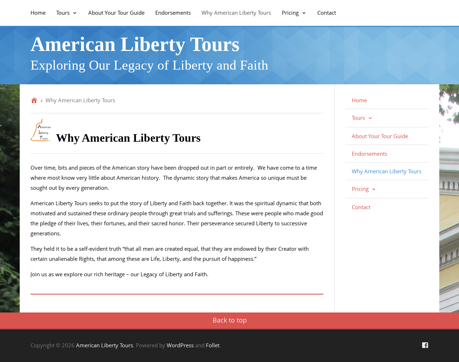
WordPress (180, 345)
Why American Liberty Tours (236, 12)
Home (38, 12)
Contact (326, 12)
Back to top (230, 320)
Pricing (291, 12)
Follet (212, 345)
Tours (63, 12)
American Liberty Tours (135, 44)
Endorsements (173, 12)
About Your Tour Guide (116, 12)
